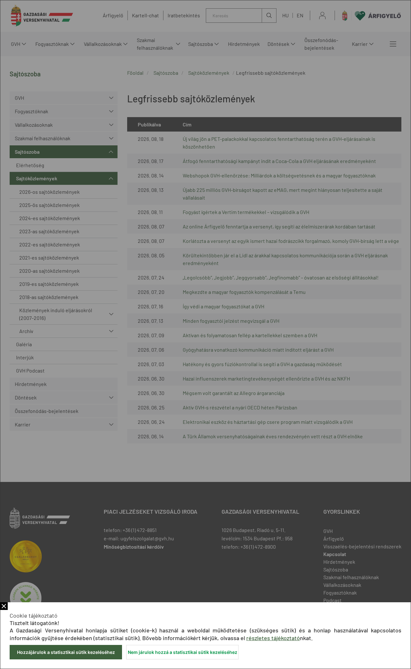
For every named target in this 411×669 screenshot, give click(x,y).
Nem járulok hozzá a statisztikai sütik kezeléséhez (182, 652)
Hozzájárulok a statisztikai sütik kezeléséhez (66, 652)
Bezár (4, 606)
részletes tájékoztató (273, 637)
